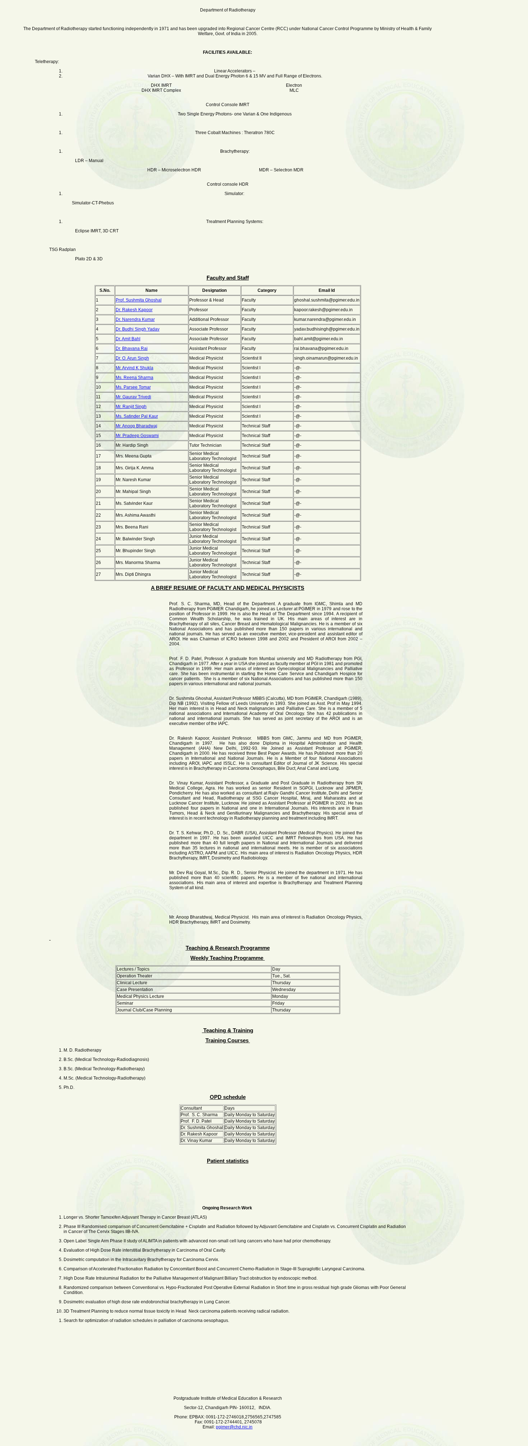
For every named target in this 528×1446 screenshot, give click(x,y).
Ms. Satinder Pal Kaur (137, 416)
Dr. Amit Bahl (128, 338)
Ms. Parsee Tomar (133, 387)
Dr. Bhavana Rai (132, 348)
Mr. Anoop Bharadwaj (136, 425)
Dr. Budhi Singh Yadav (137, 329)
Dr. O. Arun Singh (132, 358)
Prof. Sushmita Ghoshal (139, 300)
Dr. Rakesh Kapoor (134, 309)
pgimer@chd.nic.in (234, 1427)
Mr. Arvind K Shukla (134, 367)
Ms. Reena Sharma (134, 377)
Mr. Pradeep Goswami (137, 435)
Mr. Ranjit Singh (131, 406)
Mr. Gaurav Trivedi (133, 396)
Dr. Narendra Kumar (135, 319)
